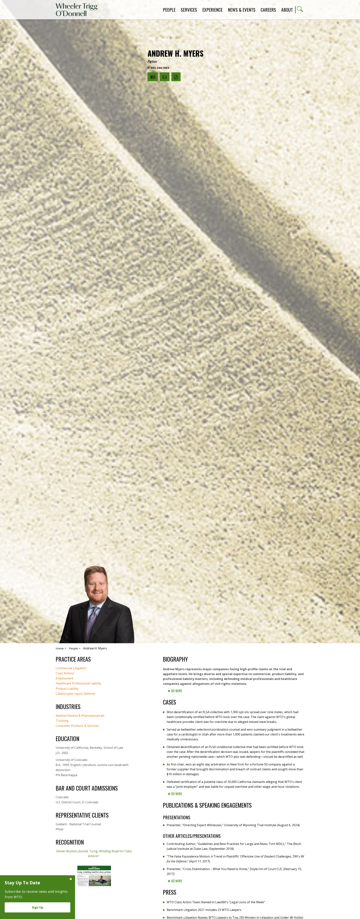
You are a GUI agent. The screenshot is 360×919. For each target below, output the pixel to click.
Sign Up (37, 907)
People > (74, 648)
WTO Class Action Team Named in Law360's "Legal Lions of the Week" (216, 902)
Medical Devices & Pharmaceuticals (80, 716)
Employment (64, 678)
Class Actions (65, 673)
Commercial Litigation (71, 668)
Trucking (62, 721)
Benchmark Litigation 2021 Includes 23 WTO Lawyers (204, 910)
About (287, 9)
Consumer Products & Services (77, 726)
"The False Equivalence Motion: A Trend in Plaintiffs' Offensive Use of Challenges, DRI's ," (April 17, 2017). (235, 858)
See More (176, 691)
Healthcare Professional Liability (78, 683)
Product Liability (67, 689)
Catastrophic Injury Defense (75, 694)
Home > (61, 648)
